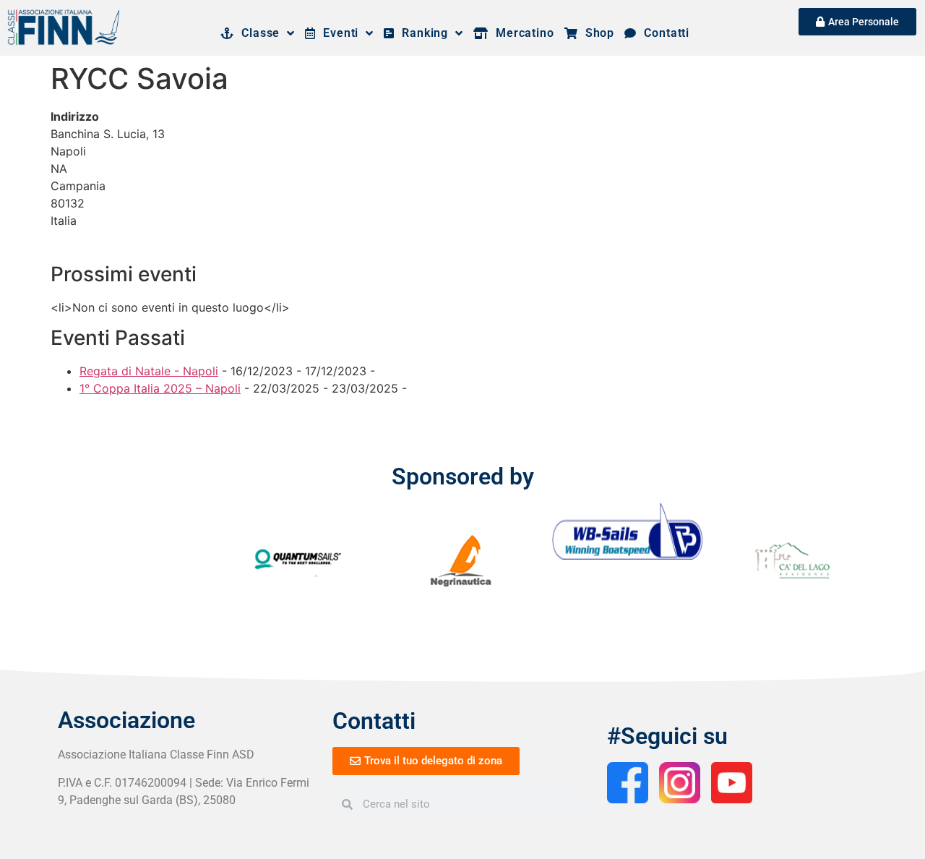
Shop (596, 33)
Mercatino (521, 33)
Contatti (663, 33)
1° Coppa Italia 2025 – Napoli (160, 388)
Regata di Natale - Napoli (148, 371)
